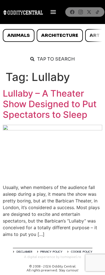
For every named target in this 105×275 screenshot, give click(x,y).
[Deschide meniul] (53, 12)
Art (95, 35)
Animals (18, 35)
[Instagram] (80, 12)
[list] (52, 35)
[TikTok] (97, 12)
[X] (89, 12)
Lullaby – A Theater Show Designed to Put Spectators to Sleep (50, 104)
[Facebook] (72, 12)
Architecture (59, 35)
